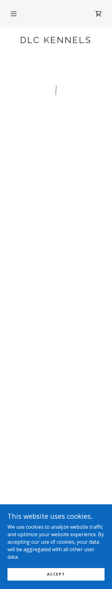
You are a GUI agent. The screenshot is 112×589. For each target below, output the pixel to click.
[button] (13, 13)
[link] (56, 40)
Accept (56, 574)
